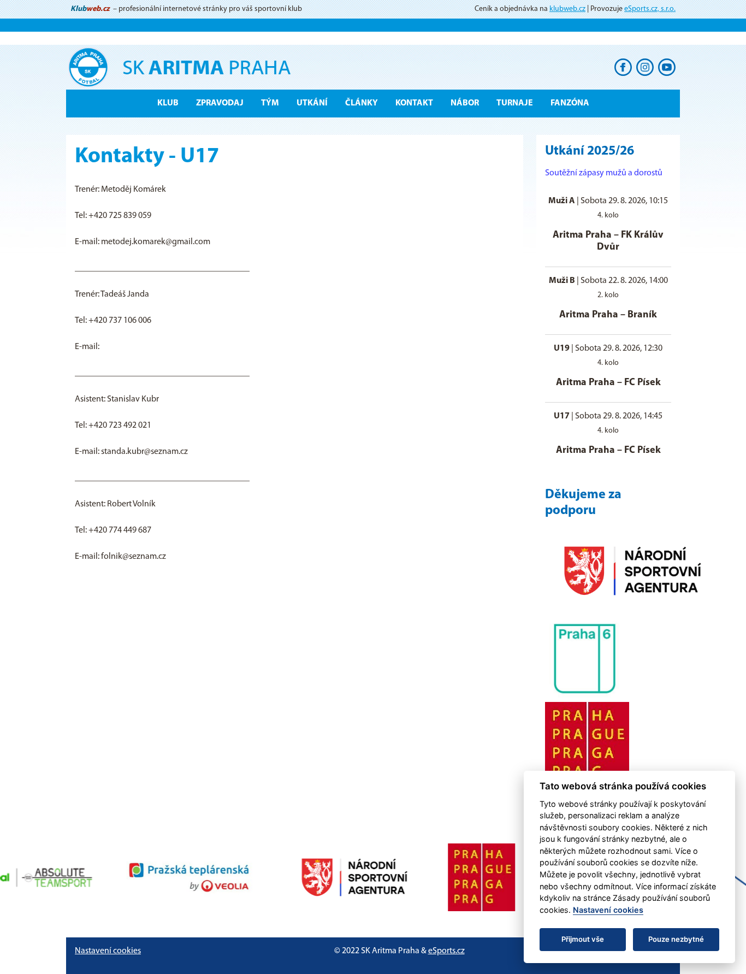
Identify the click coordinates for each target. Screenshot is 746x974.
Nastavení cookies (108, 951)
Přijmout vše (582, 939)
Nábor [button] (465, 103)
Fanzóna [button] (569, 103)
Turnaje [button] (514, 103)
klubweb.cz (567, 9)
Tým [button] (270, 103)
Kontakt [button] (414, 103)
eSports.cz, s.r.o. (650, 9)
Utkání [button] (312, 103)
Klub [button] (168, 103)
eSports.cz (446, 951)
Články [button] (361, 103)
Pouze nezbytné (676, 939)
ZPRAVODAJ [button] (220, 103)
